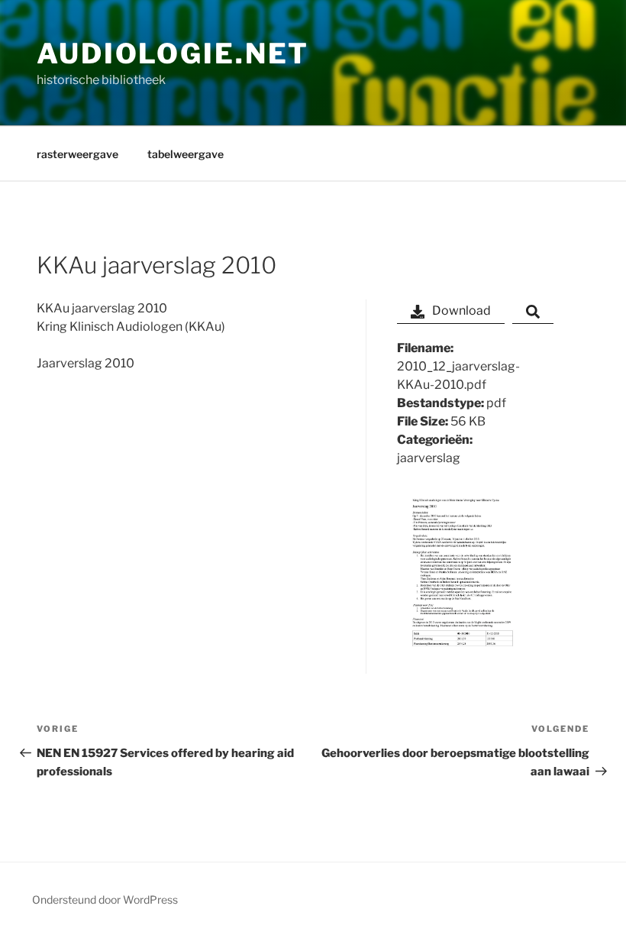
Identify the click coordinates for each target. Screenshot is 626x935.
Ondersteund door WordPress (105, 899)
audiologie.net (173, 53)
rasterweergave (77, 153)
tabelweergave (185, 153)
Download (461, 310)
